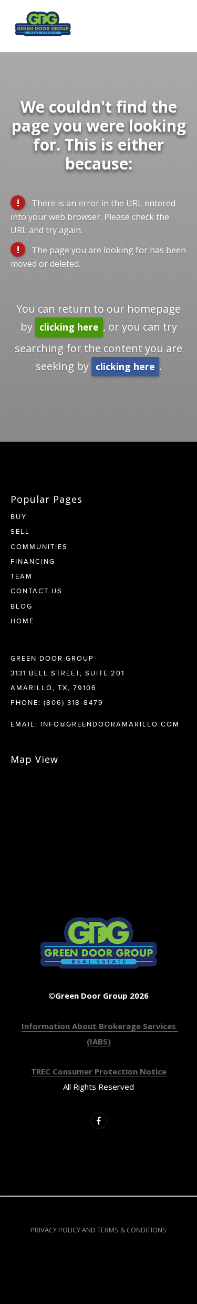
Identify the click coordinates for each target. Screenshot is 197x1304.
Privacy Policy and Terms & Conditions (98, 1230)
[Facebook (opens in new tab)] (98, 1120)
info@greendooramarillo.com (110, 724)
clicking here (69, 327)
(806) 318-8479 (73, 702)
